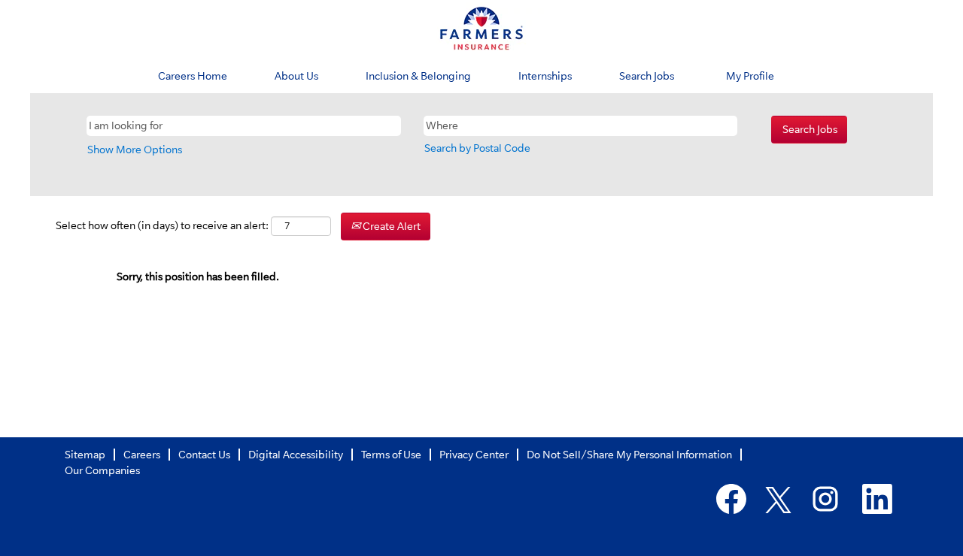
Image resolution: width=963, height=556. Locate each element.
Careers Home (192, 76)
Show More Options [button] (134, 150)
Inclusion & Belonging (418, 76)
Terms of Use (391, 455)
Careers (141, 455)
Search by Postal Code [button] (477, 148)
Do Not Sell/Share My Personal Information (629, 455)
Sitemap (85, 455)
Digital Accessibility (295, 455)
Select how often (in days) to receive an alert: (162, 225)
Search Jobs (646, 76)
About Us (296, 76)
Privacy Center (474, 455)
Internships (545, 76)
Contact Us (204, 455)
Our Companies (102, 470)
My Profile (750, 76)
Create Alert (390, 226)
